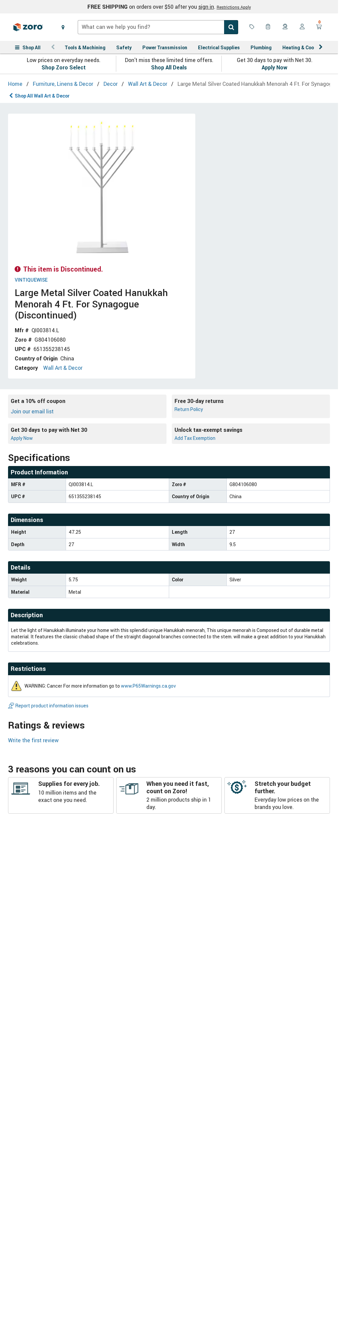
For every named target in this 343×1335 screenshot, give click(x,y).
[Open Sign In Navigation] (302, 27)
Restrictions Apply (234, 7)
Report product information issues (51, 705)
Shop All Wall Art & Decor (42, 96)
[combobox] (158, 27)
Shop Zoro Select (64, 67)
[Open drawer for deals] (252, 27)
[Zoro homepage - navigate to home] (28, 27)
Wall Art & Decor (62, 367)
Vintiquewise (31, 280)
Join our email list (32, 411)
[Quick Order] (268, 27)
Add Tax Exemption (195, 438)
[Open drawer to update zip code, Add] (63, 27)
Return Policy (189, 409)
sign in (206, 6)
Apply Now (274, 67)
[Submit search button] (231, 27)
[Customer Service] (285, 27)
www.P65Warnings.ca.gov (148, 686)
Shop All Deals (169, 67)
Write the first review (33, 740)
